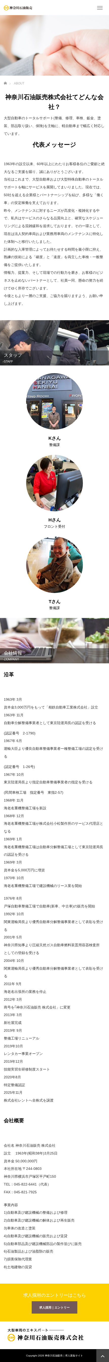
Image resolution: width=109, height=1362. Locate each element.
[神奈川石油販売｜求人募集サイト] (18, 7)
